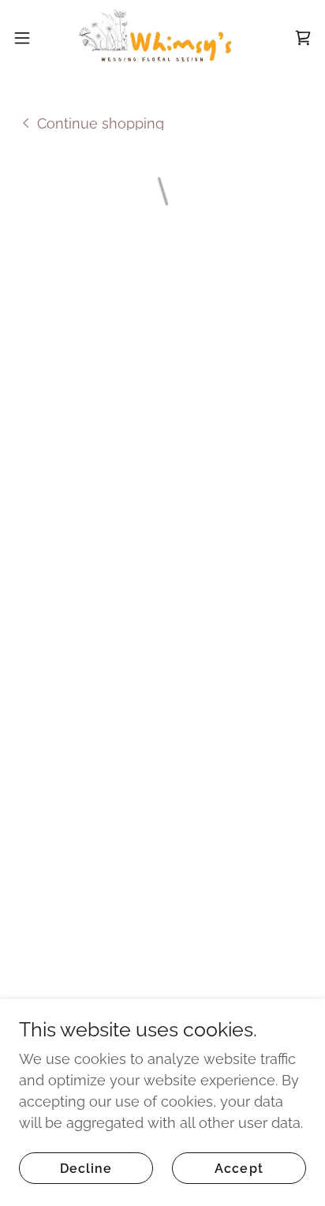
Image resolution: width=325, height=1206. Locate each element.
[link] (162, 37)
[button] (29, 38)
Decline (86, 1168)
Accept (239, 1168)
